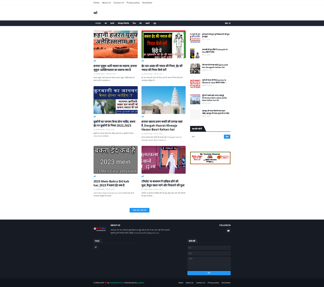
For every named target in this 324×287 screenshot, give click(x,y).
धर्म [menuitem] (106, 23)
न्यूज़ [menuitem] (154, 23)
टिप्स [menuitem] (134, 23)
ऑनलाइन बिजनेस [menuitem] (123, 23)
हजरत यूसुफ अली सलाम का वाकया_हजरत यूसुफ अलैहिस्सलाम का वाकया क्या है (115, 68)
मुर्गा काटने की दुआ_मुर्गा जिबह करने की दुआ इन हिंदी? (215, 35)
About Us (106, 2)
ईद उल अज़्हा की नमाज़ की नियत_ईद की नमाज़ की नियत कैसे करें (161, 68)
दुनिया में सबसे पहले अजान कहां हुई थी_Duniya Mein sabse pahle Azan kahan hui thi (214, 97)
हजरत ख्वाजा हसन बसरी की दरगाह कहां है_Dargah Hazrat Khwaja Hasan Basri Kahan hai (161, 125)
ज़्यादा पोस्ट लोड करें (139, 210)
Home (96, 2)
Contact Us (119, 2)
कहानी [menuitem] (147, 23)
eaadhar (140, 282)
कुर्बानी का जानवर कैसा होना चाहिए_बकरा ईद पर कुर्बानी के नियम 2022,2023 (114, 123)
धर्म (95, 12)
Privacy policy (133, 2)
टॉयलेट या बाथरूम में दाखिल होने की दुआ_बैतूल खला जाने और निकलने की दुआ (162, 183)
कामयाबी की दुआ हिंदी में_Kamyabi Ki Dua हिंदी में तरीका (215, 50)
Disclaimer (147, 2)
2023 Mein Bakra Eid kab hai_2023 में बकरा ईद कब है (111, 183)
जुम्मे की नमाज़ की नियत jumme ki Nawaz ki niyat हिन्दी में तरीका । (214, 81)
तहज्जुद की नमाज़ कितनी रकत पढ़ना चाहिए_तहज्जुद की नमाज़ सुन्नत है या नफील (215, 112)
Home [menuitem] (98, 23)
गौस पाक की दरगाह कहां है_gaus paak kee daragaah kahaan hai (215, 66)
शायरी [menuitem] (112, 23)
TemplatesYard (116, 282)
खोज (226, 23)
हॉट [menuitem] (140, 23)
